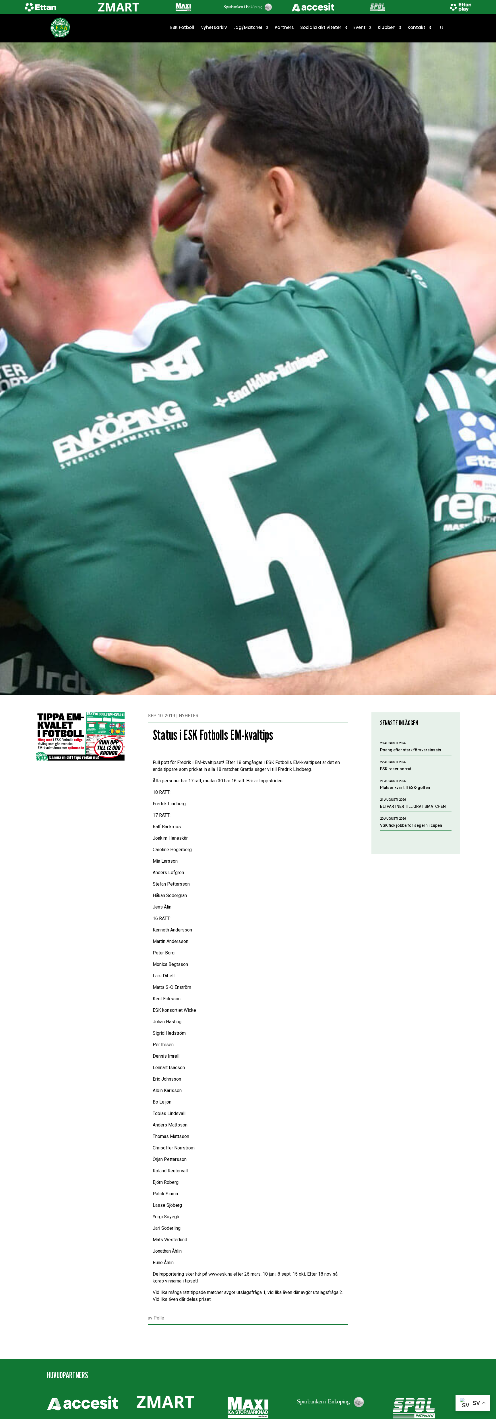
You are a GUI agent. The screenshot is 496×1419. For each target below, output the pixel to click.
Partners (284, 27)
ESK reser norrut (395, 769)
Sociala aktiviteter (320, 27)
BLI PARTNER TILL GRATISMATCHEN (413, 806)
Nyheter (188, 715)
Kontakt (416, 27)
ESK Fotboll (182, 27)
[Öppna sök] (441, 27)
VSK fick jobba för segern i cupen (411, 825)
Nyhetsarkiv (213, 27)
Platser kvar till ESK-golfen (405, 787)
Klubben (387, 27)
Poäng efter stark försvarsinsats (410, 750)
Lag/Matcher (248, 27)
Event (359, 27)
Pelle (159, 1318)
